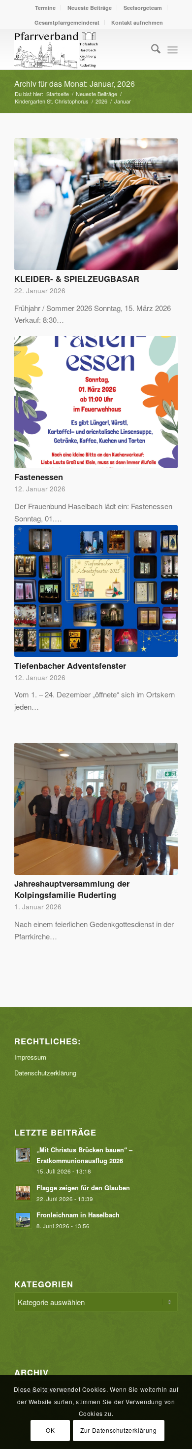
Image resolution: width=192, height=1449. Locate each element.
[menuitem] (45, 7)
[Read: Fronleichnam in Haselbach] (23, 1220)
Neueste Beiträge (89, 7)
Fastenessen (38, 477)
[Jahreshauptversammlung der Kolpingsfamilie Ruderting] (96, 809)
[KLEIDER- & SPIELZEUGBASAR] (96, 204)
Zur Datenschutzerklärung (118, 1430)
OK (50, 1430)
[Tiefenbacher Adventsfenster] (96, 591)
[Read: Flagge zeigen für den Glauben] (23, 1193)
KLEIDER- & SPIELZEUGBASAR (76, 278)
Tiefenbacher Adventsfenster (70, 665)
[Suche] (150, 49)
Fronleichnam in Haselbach (79, 1214)
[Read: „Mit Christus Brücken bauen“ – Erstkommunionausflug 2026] (23, 1155)
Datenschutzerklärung (45, 1072)
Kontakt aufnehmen (137, 22)
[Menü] (172, 50)
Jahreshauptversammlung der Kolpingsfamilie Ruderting (71, 888)
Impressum (30, 1057)
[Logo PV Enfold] (79, 49)
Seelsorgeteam (143, 7)
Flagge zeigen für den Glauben (83, 1187)
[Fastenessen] (96, 402)
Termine (45, 7)
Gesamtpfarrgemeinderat (66, 22)
